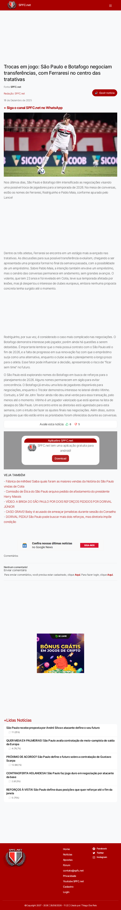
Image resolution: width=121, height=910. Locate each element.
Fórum (66, 865)
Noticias (67, 854)
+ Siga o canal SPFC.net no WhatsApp (33, 108)
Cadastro (68, 886)
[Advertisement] (60, 35)
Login (66, 892)
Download (60, 458)
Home (66, 849)
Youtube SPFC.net (73, 881)
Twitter (100, 852)
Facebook (101, 848)
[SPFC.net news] (60, 545)
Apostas (67, 859)
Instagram (101, 857)
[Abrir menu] (110, 5)
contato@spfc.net (73, 870)
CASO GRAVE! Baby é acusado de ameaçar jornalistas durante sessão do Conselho (61, 512)
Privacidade (69, 875)
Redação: (14, 93)
